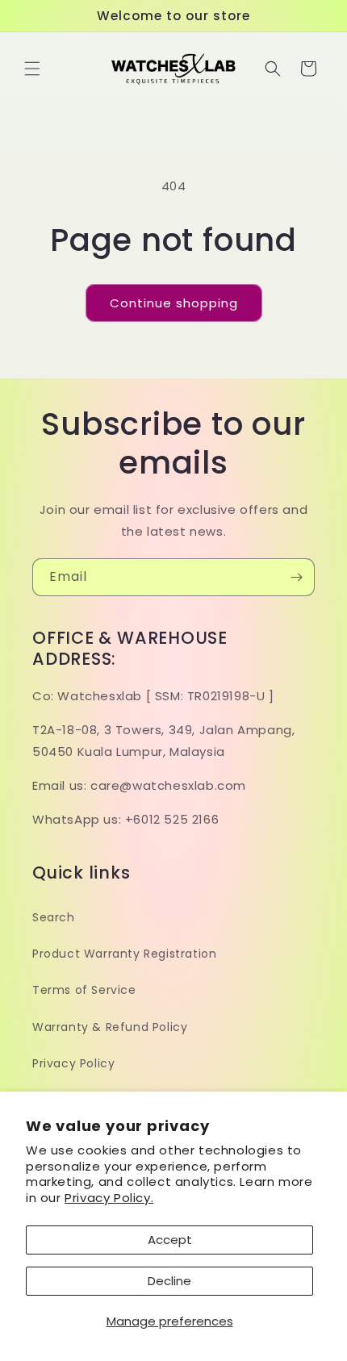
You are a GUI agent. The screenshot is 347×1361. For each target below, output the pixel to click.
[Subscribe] (296, 577)
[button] (32, 68)
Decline (169, 1280)
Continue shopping (174, 302)
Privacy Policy (73, 1063)
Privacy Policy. (109, 1197)
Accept (170, 1239)
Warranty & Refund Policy (109, 1027)
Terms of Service (84, 990)
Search (53, 917)
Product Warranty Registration (124, 954)
